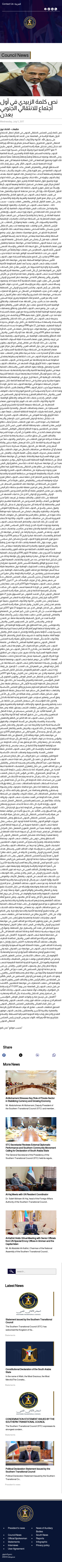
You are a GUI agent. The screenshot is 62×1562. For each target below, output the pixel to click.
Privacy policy (43, 1545)
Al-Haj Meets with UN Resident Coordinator (27, 1194)
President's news (16, 1528)
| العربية (17, 4)
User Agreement (16, 1549)
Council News (14, 1535)
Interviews (13, 1545)
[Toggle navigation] (4, 33)
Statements (14, 1542)
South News (42, 1535)
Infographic (41, 1542)
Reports (40, 1538)
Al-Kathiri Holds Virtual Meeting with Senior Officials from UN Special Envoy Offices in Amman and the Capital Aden (31, 1241)
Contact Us (7, 4)
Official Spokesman (17, 1538)
